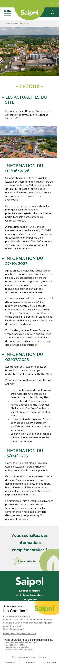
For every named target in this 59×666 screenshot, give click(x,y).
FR (52, 3)
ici (36, 344)
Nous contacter (27, 561)
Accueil (8, 23)
